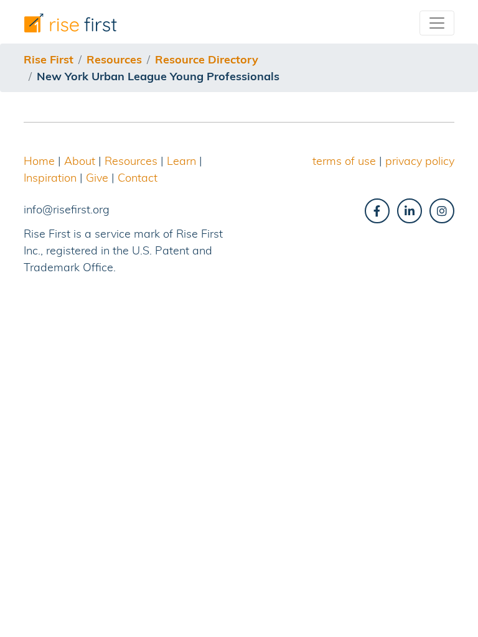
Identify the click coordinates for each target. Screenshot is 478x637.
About (79, 161)
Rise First (48, 59)
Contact (137, 177)
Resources (131, 161)
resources (114, 59)
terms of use (344, 161)
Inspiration (50, 177)
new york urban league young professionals (158, 76)
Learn (181, 161)
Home (39, 161)
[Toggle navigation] (436, 23)
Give (97, 177)
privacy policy (419, 161)
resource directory (206, 59)
